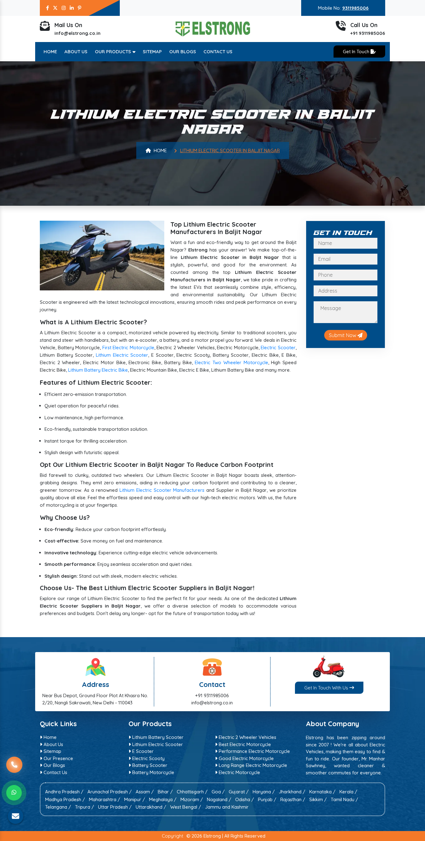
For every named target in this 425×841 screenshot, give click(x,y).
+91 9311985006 (367, 33)
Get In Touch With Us (326, 688)
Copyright (172, 836)
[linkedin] (72, 8)
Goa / (218, 792)
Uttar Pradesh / (115, 807)
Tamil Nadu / (344, 799)
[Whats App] (14, 793)
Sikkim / (318, 799)
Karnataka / (322, 792)
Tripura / (84, 807)
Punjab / (267, 799)
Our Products (113, 51)
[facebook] (47, 8)
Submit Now (343, 335)
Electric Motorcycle (238, 772)
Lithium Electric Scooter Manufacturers (162, 490)
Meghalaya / (162, 799)
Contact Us (217, 51)
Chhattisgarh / (192, 792)
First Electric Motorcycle (128, 347)
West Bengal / (185, 807)
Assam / (145, 792)
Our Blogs (182, 51)
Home (50, 51)
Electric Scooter (278, 347)
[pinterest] (79, 8)
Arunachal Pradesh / (109, 792)
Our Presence (57, 758)
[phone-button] (14, 769)
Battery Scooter (149, 765)
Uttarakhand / (151, 807)
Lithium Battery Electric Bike (98, 370)
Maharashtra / (104, 799)
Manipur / (134, 799)
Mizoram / (191, 799)
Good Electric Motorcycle (245, 758)
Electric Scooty (148, 758)
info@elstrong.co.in (77, 33)
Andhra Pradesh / (64, 792)
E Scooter (142, 751)
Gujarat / (239, 792)
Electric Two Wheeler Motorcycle (231, 362)
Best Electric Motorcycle (244, 744)
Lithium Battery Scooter (157, 737)
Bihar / (165, 792)
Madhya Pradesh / (65, 799)
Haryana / (264, 792)
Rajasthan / (292, 799)
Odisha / (244, 799)
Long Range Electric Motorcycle (252, 765)
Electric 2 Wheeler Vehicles (246, 737)
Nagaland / (219, 799)
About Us (75, 51)
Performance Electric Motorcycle (253, 751)
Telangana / (58, 807)
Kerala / (348, 792)
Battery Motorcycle (152, 772)
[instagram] (64, 8)
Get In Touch (357, 51)
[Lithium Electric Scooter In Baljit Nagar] (102, 255)
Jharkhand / (292, 792)
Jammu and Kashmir (227, 807)
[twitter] (55, 8)
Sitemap (152, 51)
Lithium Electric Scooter (122, 355)
